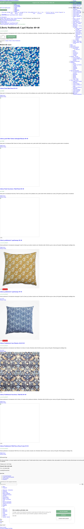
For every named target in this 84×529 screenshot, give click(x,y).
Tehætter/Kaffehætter (77, 94)
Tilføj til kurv (11, 36)
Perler (74, 50)
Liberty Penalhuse (76, 89)
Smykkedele (75, 53)
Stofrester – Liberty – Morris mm (77, 24)
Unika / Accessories (74, 80)
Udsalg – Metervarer (77, 41)
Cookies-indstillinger (64, 518)
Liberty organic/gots (77, 11)
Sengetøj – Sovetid (74, 56)
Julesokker (75, 82)
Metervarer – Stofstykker (75, 2)
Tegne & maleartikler (74, 70)
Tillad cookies (64, 511)
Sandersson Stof (76, 21)
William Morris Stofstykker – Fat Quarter (79, 37)
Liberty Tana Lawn (77, 15)
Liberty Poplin (76, 14)
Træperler (75, 54)
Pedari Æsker (75, 91)
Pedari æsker (73, 45)
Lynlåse (74, 66)
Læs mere (14, 515)
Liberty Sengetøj (76, 57)
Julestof (74, 7)
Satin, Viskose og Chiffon (78, 22)
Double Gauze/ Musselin (78, 4)
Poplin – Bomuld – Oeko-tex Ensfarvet (78, 19)
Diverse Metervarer (77, 3)
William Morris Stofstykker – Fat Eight (79, 34)
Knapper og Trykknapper (78, 64)
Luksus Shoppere (76, 90)
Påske (71, 44)
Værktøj (74, 55)
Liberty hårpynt (76, 83)
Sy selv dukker (76, 40)
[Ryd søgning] (81, 12)
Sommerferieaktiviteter (75, 61)
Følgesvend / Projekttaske (78, 81)
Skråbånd (75, 67)
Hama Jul (77, 49)
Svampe (74, 1)
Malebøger (75, 74)
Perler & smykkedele (74, 47)
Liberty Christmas (76, 10)
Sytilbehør (72, 62)
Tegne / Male (75, 78)
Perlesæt (74, 51)
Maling (74, 75)
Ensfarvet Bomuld (76, 5)
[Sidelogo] (2, 7)
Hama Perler (75, 48)
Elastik (74, 63)
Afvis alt (63, 515)
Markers (74, 77)
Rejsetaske (75, 93)
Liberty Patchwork (77, 12)
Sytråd (74, 69)
